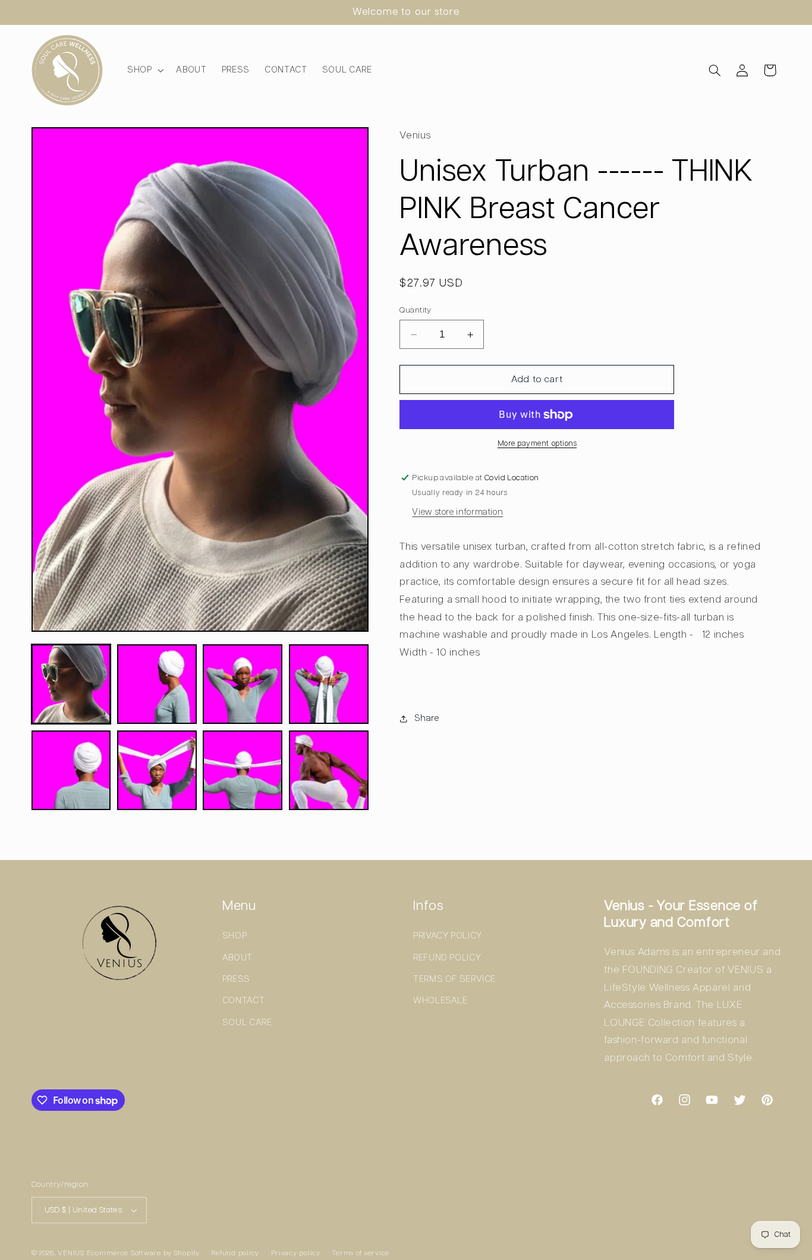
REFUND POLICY (447, 957)
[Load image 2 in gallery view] (157, 684)
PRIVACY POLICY (447, 935)
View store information (457, 512)
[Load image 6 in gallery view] (157, 770)
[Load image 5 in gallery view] (71, 770)
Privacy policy (295, 1253)
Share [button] (426, 718)
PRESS (236, 979)
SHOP (234, 935)
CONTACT (243, 1000)
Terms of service (360, 1253)
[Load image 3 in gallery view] (242, 684)
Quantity (415, 310)
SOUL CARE (247, 1022)
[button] (143, 70)
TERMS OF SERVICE (454, 979)
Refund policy (235, 1253)
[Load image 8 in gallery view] (329, 770)
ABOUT (237, 957)
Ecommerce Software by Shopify (143, 1253)
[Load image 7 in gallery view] (242, 770)
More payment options (537, 444)
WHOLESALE (440, 1000)
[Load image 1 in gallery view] (71, 684)
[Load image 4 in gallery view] (329, 684)
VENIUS (71, 1253)
